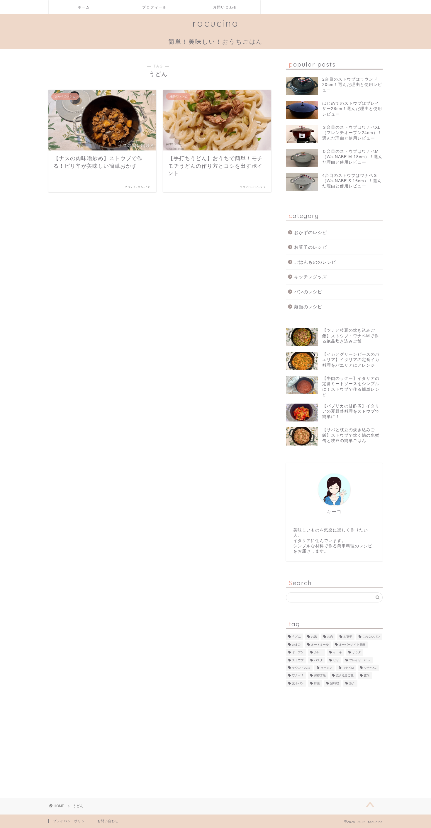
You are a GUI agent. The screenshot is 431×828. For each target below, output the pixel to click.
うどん (296, 637)
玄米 (367, 675)
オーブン (298, 652)
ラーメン (326, 667)
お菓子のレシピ (310, 247)
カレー (318, 652)
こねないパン (371, 637)
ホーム (84, 7)
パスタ (318, 660)
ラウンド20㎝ (301, 667)
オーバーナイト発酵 (352, 644)
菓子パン (298, 683)
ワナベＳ (298, 675)
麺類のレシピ (308, 306)
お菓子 (347, 637)
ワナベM (348, 667)
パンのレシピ (308, 291)
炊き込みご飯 (345, 675)
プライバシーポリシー (70, 821)
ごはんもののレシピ (315, 262)
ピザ (336, 660)
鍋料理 (334, 683)
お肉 (330, 637)
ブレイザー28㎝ (359, 660)
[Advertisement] (334, 739)
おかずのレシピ (310, 232)
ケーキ (337, 652)
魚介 (352, 683)
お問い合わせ (225, 7)
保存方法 (320, 675)
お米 (314, 637)
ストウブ (298, 660)
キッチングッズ (310, 276)
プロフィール (154, 7)
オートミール (320, 644)
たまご (296, 644)
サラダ (356, 652)
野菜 (317, 683)
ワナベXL (370, 667)
